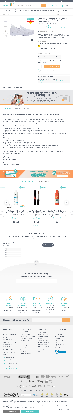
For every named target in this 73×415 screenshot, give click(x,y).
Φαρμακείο (44, 10)
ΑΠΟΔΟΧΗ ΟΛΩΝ (30, 411)
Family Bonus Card (43, 334)
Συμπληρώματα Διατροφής (14, 10)
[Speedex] (33, 386)
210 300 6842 (10, 357)
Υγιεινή (31, 10)
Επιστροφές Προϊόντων (27, 338)
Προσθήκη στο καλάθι (53, 66)
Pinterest (14, 368)
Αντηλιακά (21, 10)
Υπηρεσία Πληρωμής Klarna (44, 350)
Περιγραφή (8, 108)
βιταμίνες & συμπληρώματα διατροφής (10, 344)
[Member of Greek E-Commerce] (8, 395)
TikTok (9, 368)
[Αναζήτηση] (43, 5)
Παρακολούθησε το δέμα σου (27, 341)
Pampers (57, 390)
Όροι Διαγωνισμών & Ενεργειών (26, 350)
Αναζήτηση (65, 320)
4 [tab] (39, 225)
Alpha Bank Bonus (43, 340)
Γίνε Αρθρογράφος (60, 347)
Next (66, 202)
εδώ (34, 407)
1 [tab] (34, 225)
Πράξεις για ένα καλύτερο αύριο (59, 345)
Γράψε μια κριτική (48, 244)
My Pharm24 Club (43, 332)
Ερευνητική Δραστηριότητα (59, 339)
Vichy (51, 390)
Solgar (31, 390)
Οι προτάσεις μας (45, 181)
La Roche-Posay (45, 390)
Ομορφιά (8, 10)
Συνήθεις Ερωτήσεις (26, 344)
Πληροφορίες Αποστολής (27, 336)
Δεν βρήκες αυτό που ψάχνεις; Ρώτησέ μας (36, 276)
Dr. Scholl (37, 390)
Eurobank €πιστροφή (44, 342)
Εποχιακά (26, 10)
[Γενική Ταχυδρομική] (26, 386)
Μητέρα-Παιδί (37, 10)
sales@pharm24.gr (11, 363)
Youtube (12, 368)
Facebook (4, 368)
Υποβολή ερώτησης (36, 286)
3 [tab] (37, 225)
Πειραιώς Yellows (42, 344)
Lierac (22, 390)
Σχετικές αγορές (27, 181)
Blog (56, 342)
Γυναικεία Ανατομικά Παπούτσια (46, 80)
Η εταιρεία (58, 332)
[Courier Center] (46, 386)
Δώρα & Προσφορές (58, 10)
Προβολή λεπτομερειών (63, 409)
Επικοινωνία (23, 346)
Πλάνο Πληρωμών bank (44, 347)
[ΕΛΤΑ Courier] (19, 386)
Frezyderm (17, 390)
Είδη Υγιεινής (53, 82)
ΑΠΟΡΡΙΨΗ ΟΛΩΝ (12, 411)
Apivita (27, 390)
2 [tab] (35, 225)
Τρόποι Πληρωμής (25, 334)
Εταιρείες (65, 10)
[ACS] (53, 386)
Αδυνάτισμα (51, 10)
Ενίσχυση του (61, 1)
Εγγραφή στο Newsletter (27, 347)
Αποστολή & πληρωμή (22, 108)
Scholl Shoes (7, 114)
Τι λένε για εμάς (59, 334)
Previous (6, 202)
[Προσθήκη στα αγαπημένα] (62, 67)
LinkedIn (4, 370)
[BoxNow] (40, 386)
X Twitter (16, 368)
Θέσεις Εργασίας (60, 336)
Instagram (6, 368)
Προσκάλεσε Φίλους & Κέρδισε (44, 337)
